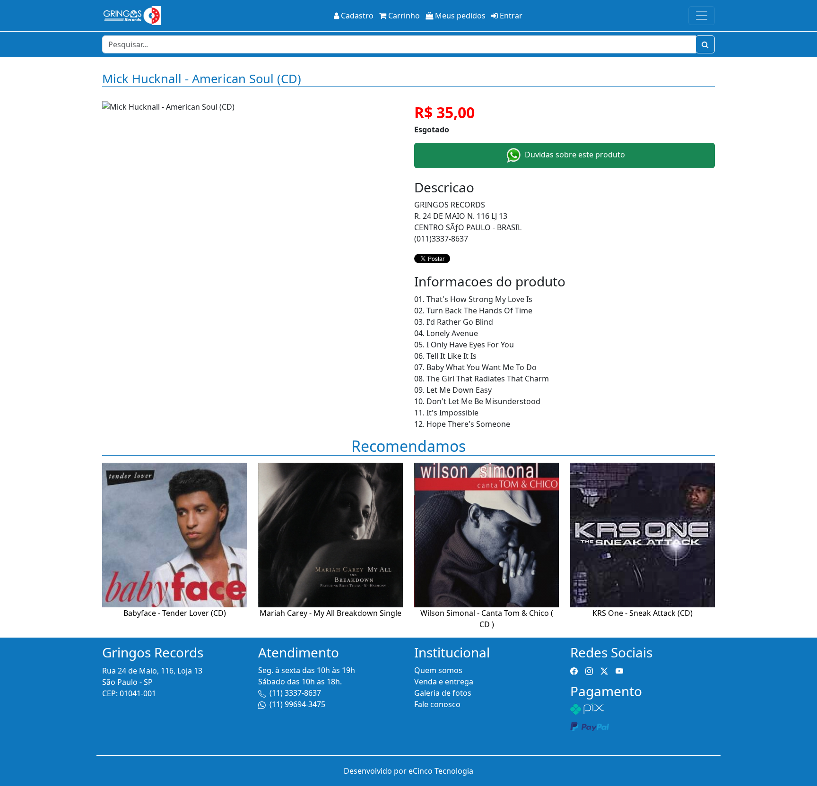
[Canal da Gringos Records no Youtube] (619, 670)
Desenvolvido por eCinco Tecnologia (408, 771)
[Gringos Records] (131, 15)
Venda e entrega (443, 681)
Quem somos (438, 670)
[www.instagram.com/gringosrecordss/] (589, 670)
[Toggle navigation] (701, 15)
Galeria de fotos (442, 693)
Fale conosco (437, 704)
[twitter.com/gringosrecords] (604, 670)
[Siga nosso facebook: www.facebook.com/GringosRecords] (574, 670)
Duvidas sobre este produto (574, 154)
